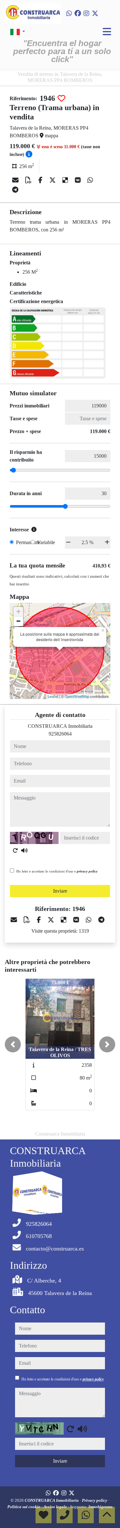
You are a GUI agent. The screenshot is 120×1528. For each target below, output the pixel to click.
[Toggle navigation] (107, 32)
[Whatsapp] (69, 13)
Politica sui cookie (24, 1506)
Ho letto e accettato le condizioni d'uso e (57, 871)
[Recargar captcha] (15, 850)
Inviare (60, 891)
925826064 (60, 733)
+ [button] (18, 611)
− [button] (18, 621)
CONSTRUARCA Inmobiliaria (52, 1500)
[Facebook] (78, 13)
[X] (53, 180)
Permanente (28, 542)
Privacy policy (95, 1500)
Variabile (46, 542)
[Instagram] (86, 13)
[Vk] (78, 180)
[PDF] (29, 180)
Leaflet (53, 696)
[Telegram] (15, 189)
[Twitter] (95, 13)
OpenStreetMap (77, 696)
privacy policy (87, 871)
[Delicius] (66, 180)
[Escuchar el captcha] (24, 850)
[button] (13, 1044)
